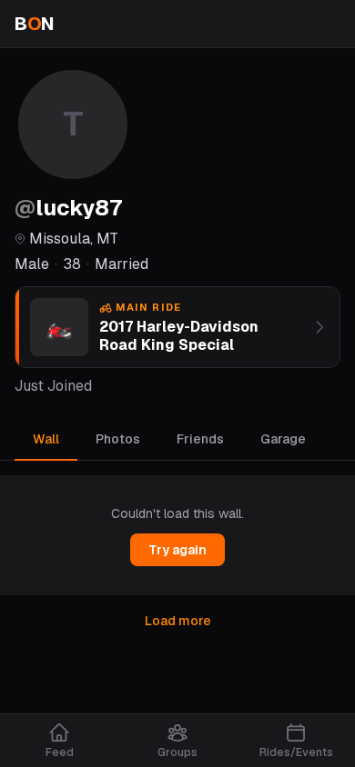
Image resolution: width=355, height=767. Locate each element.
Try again (177, 550)
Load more (178, 621)
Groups (177, 752)
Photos (118, 439)
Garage (283, 439)
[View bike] (319, 327)
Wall (46, 439)
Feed (60, 752)
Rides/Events (296, 752)
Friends (200, 439)
